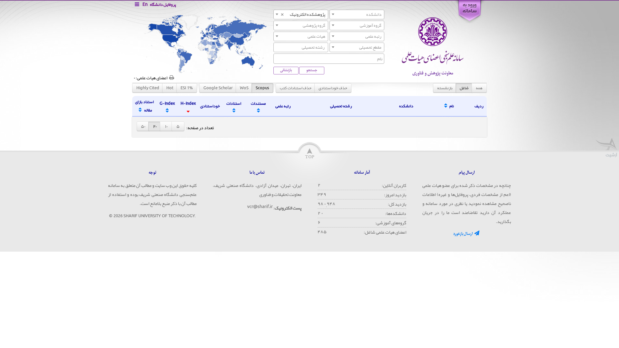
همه (479, 88)
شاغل (464, 88)
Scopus (262, 88)
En (145, 4)
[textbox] (357, 14)
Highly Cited (147, 88)
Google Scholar (218, 88)
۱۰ (166, 126)
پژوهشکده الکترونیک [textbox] (302, 14)
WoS (244, 88)
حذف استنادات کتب (295, 88)
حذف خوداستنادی (333, 88)
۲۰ (155, 126)
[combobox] (356, 14)
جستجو (311, 70)
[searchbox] (300, 47)
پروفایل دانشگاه (163, 4)
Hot (169, 88)
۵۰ (143, 126)
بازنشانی (286, 70)
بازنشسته (445, 88)
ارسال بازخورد (463, 234)
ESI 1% (187, 88)
